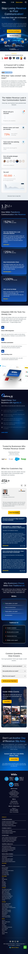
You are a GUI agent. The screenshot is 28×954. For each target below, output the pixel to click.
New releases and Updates (7, 889)
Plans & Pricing (4, 932)
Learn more (6, 244)
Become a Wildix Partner (6, 903)
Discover (5, 298)
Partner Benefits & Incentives (7, 906)
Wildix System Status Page (6, 897)
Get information (7, 271)
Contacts (3, 924)
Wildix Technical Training (6, 911)
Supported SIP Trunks (6, 890)
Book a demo (19, 2)
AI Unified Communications (7, 819)
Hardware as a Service (6, 915)
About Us (3, 920)
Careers (3, 931)
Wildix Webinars (5, 912)
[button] (21, 485)
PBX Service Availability (6, 893)
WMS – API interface (5, 892)
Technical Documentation (6, 894)
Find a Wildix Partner (5, 904)
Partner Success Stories (6, 916)
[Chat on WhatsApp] (25, 947)
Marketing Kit (4, 914)
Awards (3, 933)
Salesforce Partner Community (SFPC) (9, 907)
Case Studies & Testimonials (7, 927)
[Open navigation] (25, 2)
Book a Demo (4, 929)
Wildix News (4, 923)
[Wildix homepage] (4, 2)
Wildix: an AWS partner (6, 921)
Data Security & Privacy (6, 898)
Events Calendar (5, 928)
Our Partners (4, 925)
